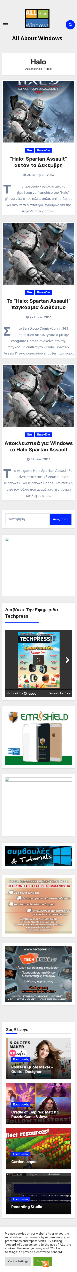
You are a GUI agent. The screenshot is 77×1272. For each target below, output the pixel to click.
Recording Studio (26, 1207)
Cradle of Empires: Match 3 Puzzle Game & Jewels (35, 1114)
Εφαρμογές (21, 1059)
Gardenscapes (24, 1162)
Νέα (29, 150)
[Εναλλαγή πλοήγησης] (5, 24)
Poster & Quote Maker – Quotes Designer (32, 1069)
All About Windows (37, 38)
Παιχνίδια (43, 150)
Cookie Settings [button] (18, 1261)
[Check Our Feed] (45, 1264)
